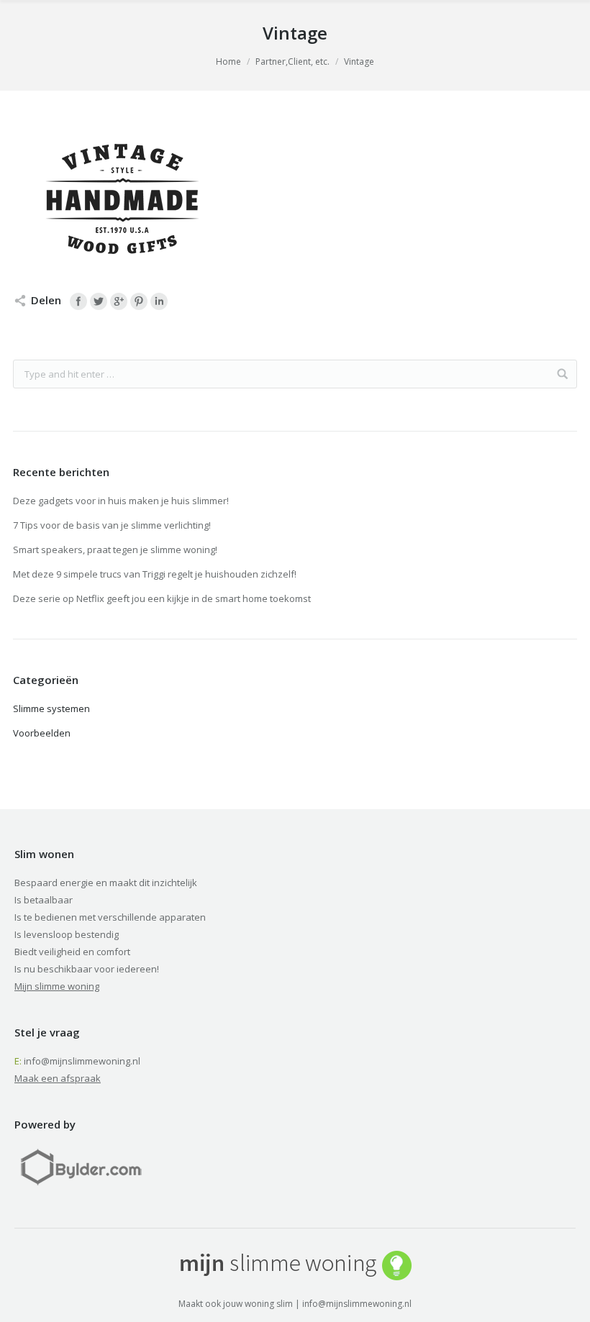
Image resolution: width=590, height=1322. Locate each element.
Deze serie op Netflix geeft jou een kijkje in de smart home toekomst (162, 598)
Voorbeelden (42, 732)
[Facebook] (78, 301)
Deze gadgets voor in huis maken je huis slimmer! (121, 500)
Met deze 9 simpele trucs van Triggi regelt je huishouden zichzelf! (154, 573)
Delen (46, 300)
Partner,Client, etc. (292, 61)
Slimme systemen (51, 708)
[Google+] (118, 301)
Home (228, 61)
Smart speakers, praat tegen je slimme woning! (115, 549)
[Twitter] (98, 301)
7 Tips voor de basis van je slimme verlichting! (112, 525)
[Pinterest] (139, 301)
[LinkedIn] (159, 301)
